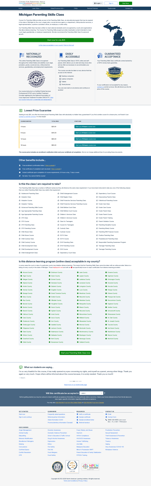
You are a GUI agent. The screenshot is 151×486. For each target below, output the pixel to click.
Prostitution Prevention (112, 430)
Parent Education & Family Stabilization (89, 452)
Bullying (21, 444)
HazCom (79, 433)
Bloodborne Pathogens (26, 441)
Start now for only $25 (56, 40)
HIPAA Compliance (83, 436)
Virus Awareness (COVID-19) (114, 447)
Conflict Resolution (25, 452)
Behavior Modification (26, 438)
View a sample (50, 165)
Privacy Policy (82, 481)
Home (20, 8)
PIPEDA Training (82, 455)
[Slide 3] (80, 381)
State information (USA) (55, 420)
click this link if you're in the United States (69, 402)
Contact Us (128, 8)
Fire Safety (51, 447)
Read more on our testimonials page (75, 385)
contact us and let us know (27, 117)
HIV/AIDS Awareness (83, 438)
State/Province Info (57, 8)
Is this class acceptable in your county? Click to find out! (56, 45)
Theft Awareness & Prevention (115, 436)
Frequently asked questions (56, 414)
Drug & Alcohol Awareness (56, 438)
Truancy (108, 441)
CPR (20, 455)
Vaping (107, 444)
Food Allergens (52, 452)
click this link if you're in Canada (94, 402)
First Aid (50, 449)
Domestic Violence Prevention (57, 433)
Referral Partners (92, 8)
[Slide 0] (70, 381)
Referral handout (84, 422)
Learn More (36, 8)
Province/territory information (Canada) (60, 422)
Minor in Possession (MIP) (85, 449)
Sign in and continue (25, 417)
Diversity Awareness (54, 430)
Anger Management (25, 430)
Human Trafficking (82, 441)
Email (109, 414)
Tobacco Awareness (112, 438)
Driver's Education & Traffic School (59, 436)
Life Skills (79, 444)
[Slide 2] (77, 381)
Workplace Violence (111, 449)
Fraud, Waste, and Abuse (84, 430)
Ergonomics (51, 441)
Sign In (111, 3)
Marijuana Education (83, 447)
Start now (22, 414)
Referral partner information (56, 417)
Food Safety (52, 455)
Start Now (125, 3)
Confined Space (24, 449)
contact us (100, 87)
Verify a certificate (84, 414)
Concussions (23, 447)
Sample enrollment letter (86, 420)
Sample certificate (84, 417)
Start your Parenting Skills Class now (75, 353)
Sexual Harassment (111, 433)
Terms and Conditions (71, 481)
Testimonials (112, 8)
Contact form (112, 417)
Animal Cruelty (23, 433)
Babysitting (22, 436)
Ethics (50, 444)
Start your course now (85, 126)
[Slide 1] (74, 381)
